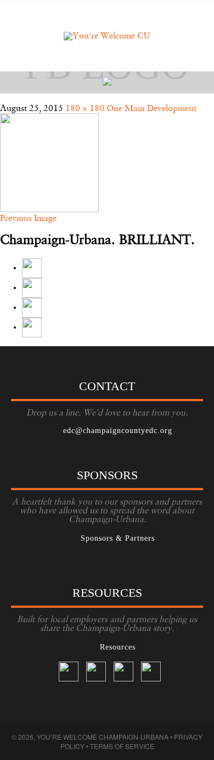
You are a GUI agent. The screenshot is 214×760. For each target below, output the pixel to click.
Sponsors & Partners (118, 538)
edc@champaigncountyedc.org (117, 430)
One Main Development (151, 108)
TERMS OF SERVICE (122, 746)
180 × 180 (84, 108)
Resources (118, 647)
